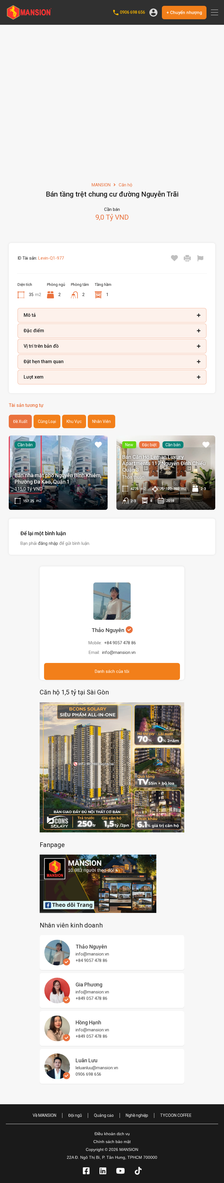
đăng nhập (48, 543)
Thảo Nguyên (109, 630)
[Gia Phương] (57, 1000)
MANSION (101, 185)
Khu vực (74, 421)
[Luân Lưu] (57, 1076)
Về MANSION (44, 1115)
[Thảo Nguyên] (57, 962)
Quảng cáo (104, 1115)
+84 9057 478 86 (120, 642)
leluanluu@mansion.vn (97, 1067)
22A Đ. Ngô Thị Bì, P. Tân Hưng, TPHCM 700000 (112, 1157)
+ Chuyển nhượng (184, 12)
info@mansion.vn (119, 652)
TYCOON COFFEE (176, 1115)
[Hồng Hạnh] (57, 1038)
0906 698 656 (132, 12)
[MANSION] (29, 17)
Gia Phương (89, 984)
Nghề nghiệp (137, 1115)
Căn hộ (125, 185)
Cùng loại (47, 421)
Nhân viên (101, 421)
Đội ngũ (75, 1115)
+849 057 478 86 (91, 998)
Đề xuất (20, 421)
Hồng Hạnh (88, 1022)
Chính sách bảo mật (112, 1141)
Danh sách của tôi (112, 671)
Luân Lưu (86, 1060)
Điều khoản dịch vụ (112, 1133)
